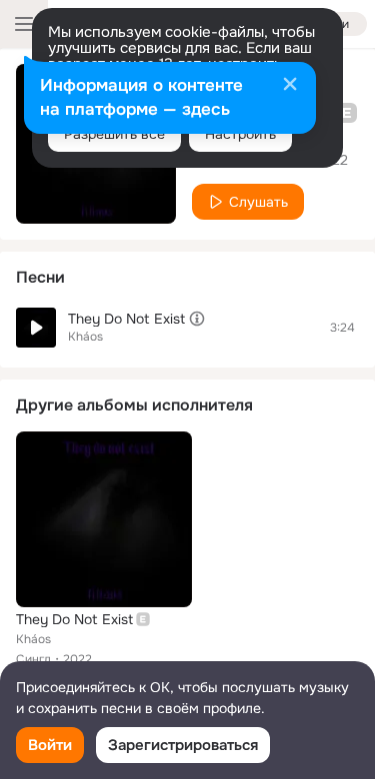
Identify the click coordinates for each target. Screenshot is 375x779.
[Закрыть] (290, 86)
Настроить (240, 134)
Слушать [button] (258, 202)
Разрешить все (114, 134)
